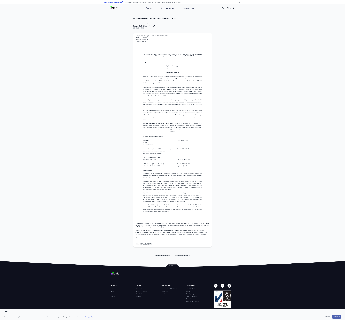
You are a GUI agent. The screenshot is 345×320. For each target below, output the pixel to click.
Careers (113, 296)
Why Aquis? (139, 289)
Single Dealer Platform (192, 301)
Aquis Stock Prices (166, 294)
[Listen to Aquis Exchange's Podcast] (229, 286)
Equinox (188, 291)
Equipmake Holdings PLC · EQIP (144, 26)
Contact (113, 294)
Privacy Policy (202, 234)
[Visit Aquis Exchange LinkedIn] (222, 286)
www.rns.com (174, 227)
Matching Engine (191, 294)
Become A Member (141, 291)
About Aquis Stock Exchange (169, 289)
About (112, 289)
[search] (223, 8)
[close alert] (240, 2)
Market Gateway (191, 299)
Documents (139, 296)
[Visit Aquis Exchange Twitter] (216, 286)
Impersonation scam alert (112, 2)
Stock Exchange (167, 8)
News (112, 291)
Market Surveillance (191, 296)
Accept (337, 317)
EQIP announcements (162, 255)
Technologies (188, 8)
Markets (148, 8)
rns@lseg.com (163, 227)
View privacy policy (86, 317)
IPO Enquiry (164, 291)
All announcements (181, 255)
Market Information (141, 294)
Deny (328, 317)
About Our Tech (190, 289)
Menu (229, 8)
